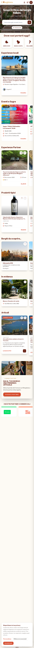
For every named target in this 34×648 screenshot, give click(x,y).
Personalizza (7, 639)
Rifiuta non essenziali (20, 639)
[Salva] (25, 58)
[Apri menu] (31, 2)
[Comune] (24, 2)
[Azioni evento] (24, 107)
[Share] (21, 58)
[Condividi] (21, 107)
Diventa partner (12, 394)
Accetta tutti (8, 643)
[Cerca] (29, 22)
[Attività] (27, 2)
